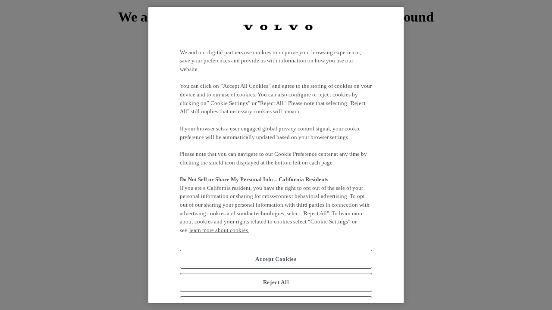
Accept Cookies (275, 259)
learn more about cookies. (219, 230)
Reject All (276, 282)
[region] (276, 155)
